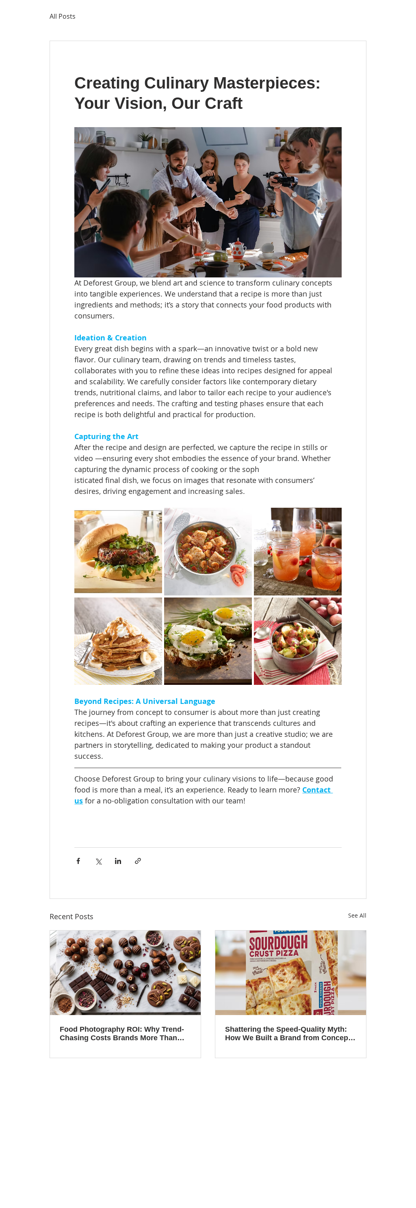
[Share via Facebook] (78, 861)
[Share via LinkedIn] (118, 861)
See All (357, 915)
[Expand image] (118, 551)
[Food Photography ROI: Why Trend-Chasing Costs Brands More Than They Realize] (125, 973)
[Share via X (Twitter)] (98, 861)
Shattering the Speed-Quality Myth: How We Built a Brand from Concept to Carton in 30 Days (288, 1033)
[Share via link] (138, 861)
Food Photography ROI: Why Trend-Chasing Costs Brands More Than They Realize (122, 1033)
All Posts (63, 16)
